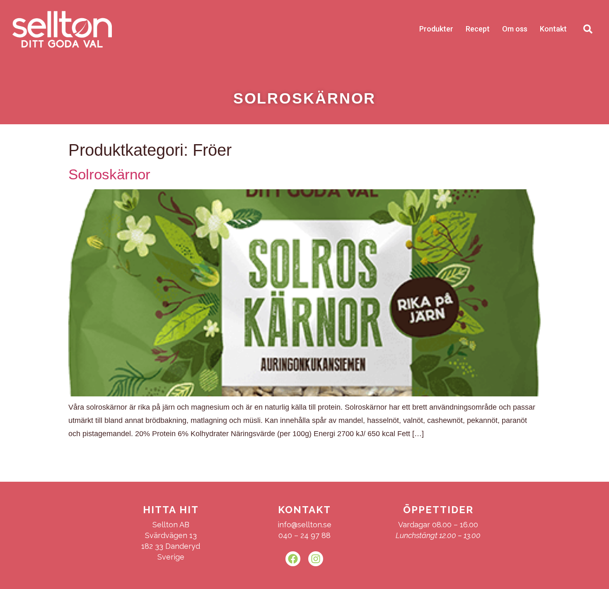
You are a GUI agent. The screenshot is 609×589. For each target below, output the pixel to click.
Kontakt (553, 28)
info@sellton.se (304, 524)
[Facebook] (292, 558)
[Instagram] (315, 558)
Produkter (436, 28)
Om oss (514, 28)
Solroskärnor (109, 174)
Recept (478, 28)
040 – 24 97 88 (304, 535)
